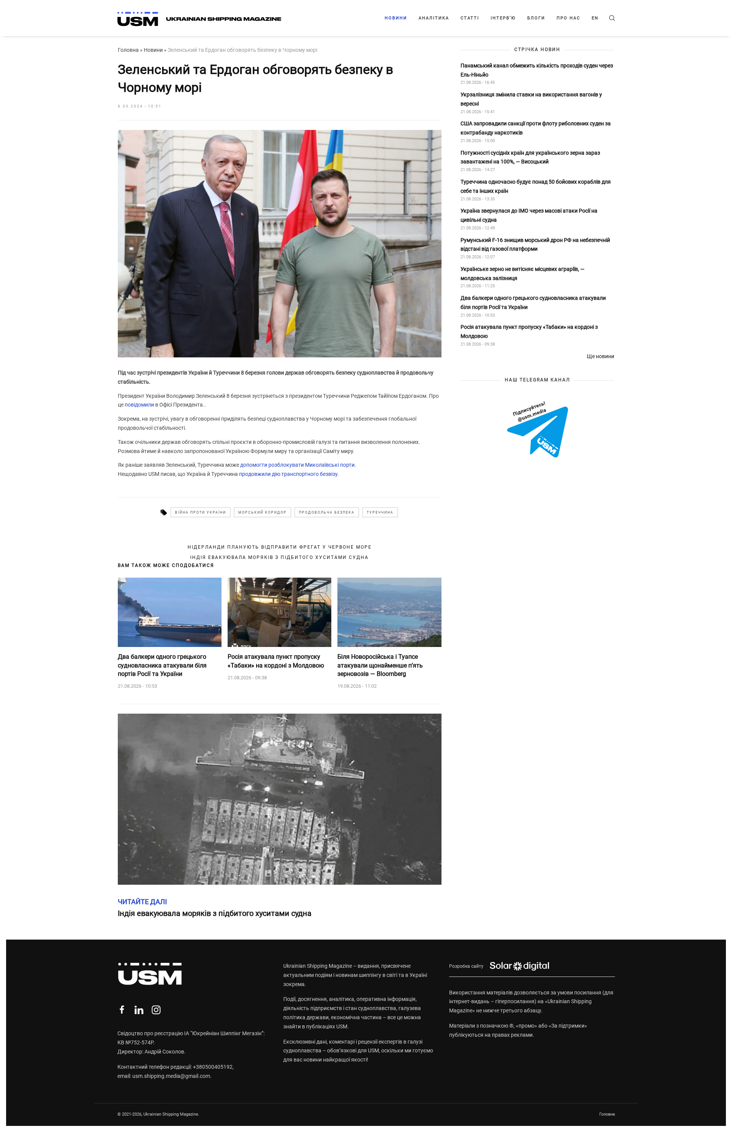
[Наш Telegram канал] (538, 429)
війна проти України (200, 512)
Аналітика (434, 18)
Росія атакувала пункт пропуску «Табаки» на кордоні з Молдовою (276, 661)
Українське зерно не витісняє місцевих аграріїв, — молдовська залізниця (522, 273)
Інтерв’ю (503, 18)
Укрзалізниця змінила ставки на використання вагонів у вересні (531, 99)
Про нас (568, 18)
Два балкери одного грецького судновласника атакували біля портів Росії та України (162, 665)
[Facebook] (121, 1010)
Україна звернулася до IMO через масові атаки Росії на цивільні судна (529, 215)
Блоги (536, 18)
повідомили (139, 405)
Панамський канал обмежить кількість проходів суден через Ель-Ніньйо (537, 69)
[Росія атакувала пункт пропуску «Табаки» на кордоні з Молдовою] (279, 612)
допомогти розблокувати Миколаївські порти (297, 465)
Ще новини (600, 356)
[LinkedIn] (139, 1010)
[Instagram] (156, 1010)
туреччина (380, 512)
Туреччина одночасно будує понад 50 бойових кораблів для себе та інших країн (536, 186)
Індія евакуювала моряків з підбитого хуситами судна (279, 557)
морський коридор (262, 512)
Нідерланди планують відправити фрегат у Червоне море (280, 547)
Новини (396, 18)
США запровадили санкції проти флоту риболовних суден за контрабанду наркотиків (536, 128)
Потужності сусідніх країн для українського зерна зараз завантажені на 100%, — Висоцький (530, 157)
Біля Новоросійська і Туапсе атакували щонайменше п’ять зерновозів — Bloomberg (380, 665)
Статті (470, 18)
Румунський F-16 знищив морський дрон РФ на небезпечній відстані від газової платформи (535, 244)
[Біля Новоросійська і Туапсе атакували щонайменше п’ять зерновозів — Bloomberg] (389, 612)
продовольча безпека (327, 512)
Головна (128, 50)
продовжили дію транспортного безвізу (288, 474)
